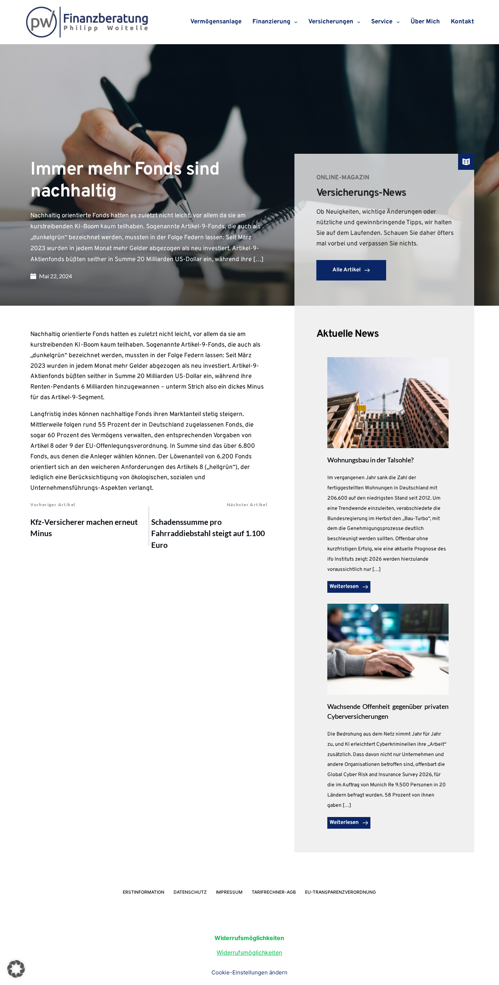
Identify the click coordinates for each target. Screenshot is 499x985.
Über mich (425, 22)
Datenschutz (190, 892)
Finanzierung (271, 22)
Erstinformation (143, 892)
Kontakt (462, 22)
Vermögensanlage (215, 22)
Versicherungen (330, 22)
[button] (16, 969)
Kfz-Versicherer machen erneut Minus (84, 527)
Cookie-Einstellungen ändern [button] (249, 972)
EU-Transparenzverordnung (340, 892)
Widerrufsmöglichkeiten (249, 952)
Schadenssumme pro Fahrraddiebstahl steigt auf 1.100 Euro (208, 533)
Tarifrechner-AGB (274, 892)
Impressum (229, 892)
